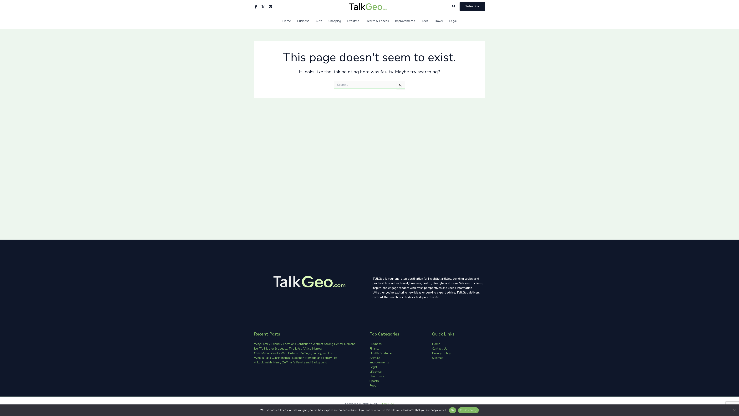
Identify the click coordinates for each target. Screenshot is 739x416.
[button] (454, 6)
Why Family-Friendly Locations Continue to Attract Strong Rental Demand (304, 344)
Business (303, 21)
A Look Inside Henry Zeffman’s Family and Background (290, 362)
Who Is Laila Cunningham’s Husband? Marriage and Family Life (296, 358)
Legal (453, 21)
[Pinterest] (270, 6)
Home (286, 21)
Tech (424, 21)
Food (373, 385)
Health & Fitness (377, 21)
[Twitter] (263, 6)
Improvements (405, 21)
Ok (452, 410)
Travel (438, 21)
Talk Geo (387, 404)
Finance (375, 348)
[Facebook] (255, 6)
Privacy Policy (441, 353)
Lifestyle (353, 21)
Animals (375, 358)
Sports (374, 381)
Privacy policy (468, 410)
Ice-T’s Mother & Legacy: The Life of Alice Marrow (288, 348)
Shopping (335, 21)
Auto (318, 21)
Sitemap (437, 358)
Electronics (377, 376)
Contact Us (439, 348)
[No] (734, 410)
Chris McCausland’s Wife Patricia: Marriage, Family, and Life (293, 353)
